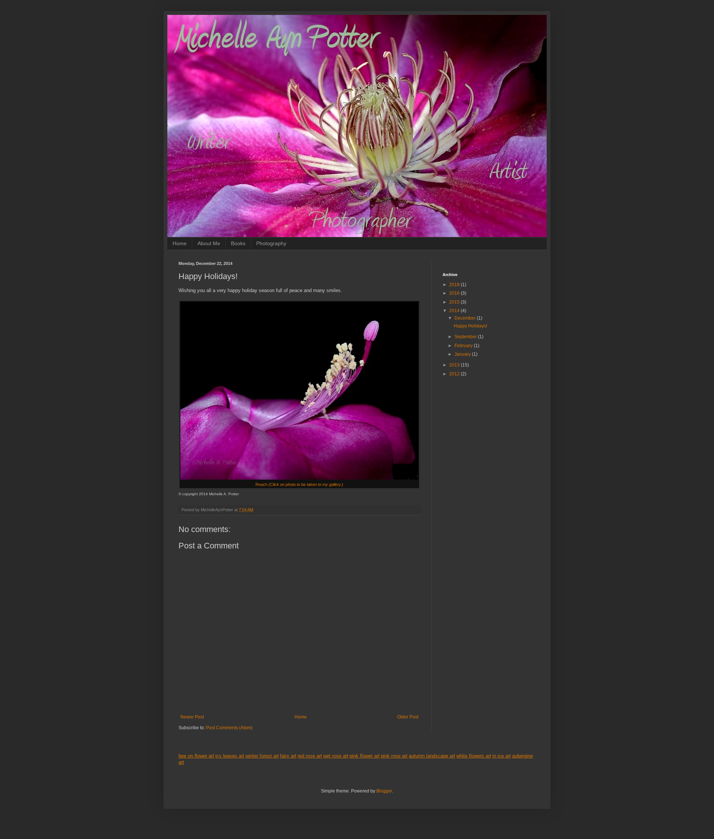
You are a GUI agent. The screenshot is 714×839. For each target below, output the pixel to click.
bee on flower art (196, 756)
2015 (455, 302)
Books (238, 243)
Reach (299, 484)
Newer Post (192, 717)
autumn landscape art (432, 756)
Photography (271, 243)
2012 (455, 374)
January (463, 354)
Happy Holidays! (470, 326)
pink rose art (394, 756)
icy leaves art (229, 756)
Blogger (384, 791)
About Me (208, 243)
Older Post (407, 717)
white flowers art (473, 756)
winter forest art (262, 756)
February (464, 345)
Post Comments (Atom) (229, 727)
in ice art (501, 756)
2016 (455, 293)
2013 (455, 365)
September (466, 336)
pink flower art (365, 756)
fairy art (288, 756)
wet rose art (335, 756)
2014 (455, 310)
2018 (455, 284)
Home (180, 243)
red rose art (310, 756)
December (465, 318)
